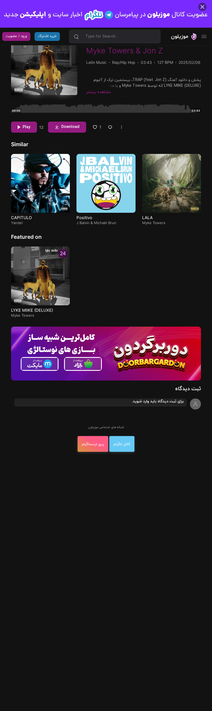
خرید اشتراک (47, 36)
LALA (147, 217)
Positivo (84, 217)
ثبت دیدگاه (188, 389)
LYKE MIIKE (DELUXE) (32, 310)
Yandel (17, 223)
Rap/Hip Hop (123, 62)
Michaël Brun (105, 223)
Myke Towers (110, 50)
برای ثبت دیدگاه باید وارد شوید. (158, 401)
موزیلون (179, 36)
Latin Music (96, 62)
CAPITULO (21, 217)
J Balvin (82, 223)
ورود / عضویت (16, 36)
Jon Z (153, 50)
